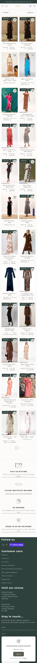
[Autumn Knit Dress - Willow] (10, 350)
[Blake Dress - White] (27, 422)
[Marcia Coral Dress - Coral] (10, 135)
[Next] (28, 448)
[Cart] (34, 6)
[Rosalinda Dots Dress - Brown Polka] (27, 100)
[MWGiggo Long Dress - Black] (10, 314)
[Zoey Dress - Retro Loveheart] (27, 385)
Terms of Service (7, 576)
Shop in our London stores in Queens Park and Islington (18, 475)
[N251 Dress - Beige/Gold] (27, 171)
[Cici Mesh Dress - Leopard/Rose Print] (27, 279)
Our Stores (5, 562)
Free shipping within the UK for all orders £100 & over (18, 511)
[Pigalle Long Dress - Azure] (27, 64)
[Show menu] (2, 6)
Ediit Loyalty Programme (9, 572)
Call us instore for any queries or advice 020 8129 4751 (18, 530)
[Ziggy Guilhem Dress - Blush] (27, 350)
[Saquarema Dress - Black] (27, 206)
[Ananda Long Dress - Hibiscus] (10, 100)
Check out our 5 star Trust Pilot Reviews (18, 493)
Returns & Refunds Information (12, 569)
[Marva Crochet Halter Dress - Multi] (10, 64)
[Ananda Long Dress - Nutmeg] (27, 242)
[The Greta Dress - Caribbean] (27, 29)
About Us (5, 555)
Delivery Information (8, 565)
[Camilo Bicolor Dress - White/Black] (27, 135)
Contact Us (5, 558)
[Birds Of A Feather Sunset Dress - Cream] (10, 242)
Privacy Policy (6, 579)
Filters (6, 13)
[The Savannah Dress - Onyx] (10, 29)
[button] (15, 20)
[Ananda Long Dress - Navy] (10, 279)
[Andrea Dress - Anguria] (27, 314)
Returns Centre (7, 583)
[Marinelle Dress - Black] (10, 206)
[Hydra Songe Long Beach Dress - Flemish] (10, 385)
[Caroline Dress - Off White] (10, 422)
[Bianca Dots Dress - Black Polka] (10, 171)
